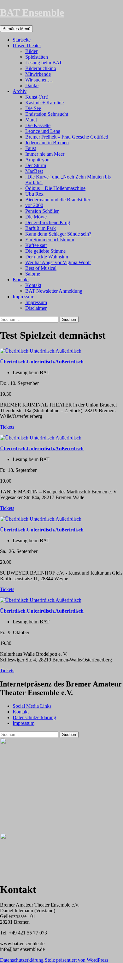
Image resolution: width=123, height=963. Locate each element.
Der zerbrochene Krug (47, 222)
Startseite (22, 39)
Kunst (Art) (36, 97)
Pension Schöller (42, 211)
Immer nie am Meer (44, 154)
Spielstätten (36, 57)
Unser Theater (27, 45)
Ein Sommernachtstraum (49, 239)
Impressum (23, 296)
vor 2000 (34, 205)
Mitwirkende (38, 74)
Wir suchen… (39, 79)
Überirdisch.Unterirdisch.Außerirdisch (42, 361)
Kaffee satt (36, 245)
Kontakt (21, 279)
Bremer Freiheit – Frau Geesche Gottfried (66, 137)
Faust (30, 148)
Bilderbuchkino (40, 68)
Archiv (19, 91)
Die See (33, 108)
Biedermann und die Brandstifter (57, 199)
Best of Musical (40, 268)
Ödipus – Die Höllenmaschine (55, 188)
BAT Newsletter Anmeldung (53, 291)
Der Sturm (35, 165)
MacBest (34, 171)
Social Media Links (32, 706)
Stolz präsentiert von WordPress (76, 960)
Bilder (31, 51)
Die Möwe (36, 216)
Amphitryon (37, 159)
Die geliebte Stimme (45, 251)
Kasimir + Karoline (44, 102)
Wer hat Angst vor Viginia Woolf (58, 262)
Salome (32, 274)
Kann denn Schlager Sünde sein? (58, 234)
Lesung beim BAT (43, 62)
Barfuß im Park (40, 228)
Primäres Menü (16, 28)
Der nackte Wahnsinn (46, 256)
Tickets (7, 427)
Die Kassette (37, 125)
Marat (31, 119)
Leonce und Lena (42, 131)
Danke (31, 85)
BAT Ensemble (32, 12)
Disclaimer (36, 308)
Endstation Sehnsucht (46, 114)
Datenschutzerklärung (34, 717)
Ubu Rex (34, 194)
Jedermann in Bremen (47, 142)
